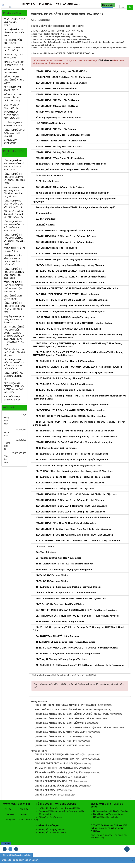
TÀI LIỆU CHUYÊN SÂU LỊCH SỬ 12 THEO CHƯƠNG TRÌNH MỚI (13, 260)
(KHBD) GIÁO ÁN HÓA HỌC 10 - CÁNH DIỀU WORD (60, 722)
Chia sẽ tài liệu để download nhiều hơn (17, 855)
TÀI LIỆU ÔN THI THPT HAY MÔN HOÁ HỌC (56, 767)
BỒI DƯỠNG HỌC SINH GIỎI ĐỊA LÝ (12, 398)
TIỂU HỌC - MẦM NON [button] (67, 4)
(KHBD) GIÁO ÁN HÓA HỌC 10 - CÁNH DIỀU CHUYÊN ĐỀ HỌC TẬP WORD (72, 713)
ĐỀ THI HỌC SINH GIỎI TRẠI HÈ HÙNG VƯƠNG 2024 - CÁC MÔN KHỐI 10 (14, 388)
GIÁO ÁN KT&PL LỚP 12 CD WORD (14, 71)
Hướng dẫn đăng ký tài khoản (52, 829)
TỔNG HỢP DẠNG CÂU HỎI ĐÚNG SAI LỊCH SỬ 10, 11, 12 (13, 203)
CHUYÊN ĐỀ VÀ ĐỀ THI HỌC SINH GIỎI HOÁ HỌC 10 (61, 758)
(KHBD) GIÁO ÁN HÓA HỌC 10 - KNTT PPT (56, 740)
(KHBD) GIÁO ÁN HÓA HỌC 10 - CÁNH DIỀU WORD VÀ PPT (64, 718)
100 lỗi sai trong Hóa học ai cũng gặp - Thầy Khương (61, 772)
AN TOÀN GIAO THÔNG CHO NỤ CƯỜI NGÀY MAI (12, 115)
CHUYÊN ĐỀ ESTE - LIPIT (48, 790)
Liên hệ (23, 814)
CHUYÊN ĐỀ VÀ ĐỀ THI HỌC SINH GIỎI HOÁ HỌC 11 (61, 754)
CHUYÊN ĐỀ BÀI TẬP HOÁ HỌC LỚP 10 (55, 781)
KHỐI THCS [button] (45, 4)
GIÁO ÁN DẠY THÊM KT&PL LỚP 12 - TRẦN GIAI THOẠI (13, 97)
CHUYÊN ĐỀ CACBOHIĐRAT (49, 794)
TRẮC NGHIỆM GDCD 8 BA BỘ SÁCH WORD (14, 22)
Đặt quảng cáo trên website (51, 817)
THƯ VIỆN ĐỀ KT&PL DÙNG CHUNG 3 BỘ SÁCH (14, 32)
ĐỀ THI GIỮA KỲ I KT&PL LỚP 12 (12, 89)
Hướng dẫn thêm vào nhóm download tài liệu (60, 807)
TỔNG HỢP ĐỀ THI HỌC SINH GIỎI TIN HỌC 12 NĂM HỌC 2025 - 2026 (13, 287)
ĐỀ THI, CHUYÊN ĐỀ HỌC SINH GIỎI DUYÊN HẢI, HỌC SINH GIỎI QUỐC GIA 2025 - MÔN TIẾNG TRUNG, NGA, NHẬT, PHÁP (14, 335)
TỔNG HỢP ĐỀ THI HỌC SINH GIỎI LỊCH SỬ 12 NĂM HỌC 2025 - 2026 (14, 226)
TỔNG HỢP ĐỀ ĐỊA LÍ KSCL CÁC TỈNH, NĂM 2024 (14, 132)
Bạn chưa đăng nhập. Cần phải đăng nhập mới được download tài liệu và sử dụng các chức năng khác (79, 686)
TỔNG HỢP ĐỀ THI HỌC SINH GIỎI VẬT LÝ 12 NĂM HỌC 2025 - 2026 (14, 178)
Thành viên (10, 814)
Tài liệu (8, 809)
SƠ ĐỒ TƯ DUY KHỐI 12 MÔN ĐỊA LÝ (14, 250)
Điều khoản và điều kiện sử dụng (108, 814)
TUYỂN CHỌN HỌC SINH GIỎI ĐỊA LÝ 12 (13, 124)
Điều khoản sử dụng (25, 819)
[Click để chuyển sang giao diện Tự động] (5, 849)
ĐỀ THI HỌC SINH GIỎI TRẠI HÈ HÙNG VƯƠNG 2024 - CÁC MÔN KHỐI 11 (14, 364)
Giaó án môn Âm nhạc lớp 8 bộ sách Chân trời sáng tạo (14, 352)
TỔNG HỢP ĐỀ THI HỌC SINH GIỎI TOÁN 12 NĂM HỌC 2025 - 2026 (14, 307)
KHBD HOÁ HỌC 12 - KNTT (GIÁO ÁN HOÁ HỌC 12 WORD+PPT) (67, 709)
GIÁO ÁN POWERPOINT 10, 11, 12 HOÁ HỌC (57, 763)
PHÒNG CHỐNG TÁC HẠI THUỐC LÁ (14, 49)
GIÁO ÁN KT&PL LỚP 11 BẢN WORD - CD (14, 63)
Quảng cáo (10, 819)
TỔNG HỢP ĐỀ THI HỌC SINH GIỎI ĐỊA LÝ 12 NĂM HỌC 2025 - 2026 (14, 239)
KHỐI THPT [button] (28, 4)
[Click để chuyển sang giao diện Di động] (16, 849)
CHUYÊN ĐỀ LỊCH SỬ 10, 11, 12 (13, 297)
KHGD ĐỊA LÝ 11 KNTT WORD (12, 142)
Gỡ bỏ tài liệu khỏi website (105, 816)
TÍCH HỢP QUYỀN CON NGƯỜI (13, 41)
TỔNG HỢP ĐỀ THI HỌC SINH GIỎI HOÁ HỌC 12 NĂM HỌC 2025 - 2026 (14, 165)
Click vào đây (105, 60)
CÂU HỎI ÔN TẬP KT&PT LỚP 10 (12, 106)
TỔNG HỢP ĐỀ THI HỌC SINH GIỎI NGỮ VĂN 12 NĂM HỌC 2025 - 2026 (14, 273)
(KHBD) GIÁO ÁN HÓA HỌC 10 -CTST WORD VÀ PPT (61, 731)
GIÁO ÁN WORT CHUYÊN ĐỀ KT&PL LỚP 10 (14, 79)
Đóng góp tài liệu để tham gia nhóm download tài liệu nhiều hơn (61, 812)
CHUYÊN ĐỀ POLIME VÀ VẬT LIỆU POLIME (56, 785)
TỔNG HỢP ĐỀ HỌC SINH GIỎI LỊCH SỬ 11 (13, 375)
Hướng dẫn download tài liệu (52, 832)
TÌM (129, 7)
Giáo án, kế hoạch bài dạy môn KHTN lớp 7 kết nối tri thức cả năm (14, 214)
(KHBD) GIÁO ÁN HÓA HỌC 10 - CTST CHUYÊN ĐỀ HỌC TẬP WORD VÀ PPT (73, 727)
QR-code (7, 843)
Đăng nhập (107, 4)
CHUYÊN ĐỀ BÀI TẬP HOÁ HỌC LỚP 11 (55, 776)
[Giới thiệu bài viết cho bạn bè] (117, 19)
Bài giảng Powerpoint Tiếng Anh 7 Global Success (14, 319)
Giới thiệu (24, 809)
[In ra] (122, 19)
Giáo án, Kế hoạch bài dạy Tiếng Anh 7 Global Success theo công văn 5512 (14, 192)
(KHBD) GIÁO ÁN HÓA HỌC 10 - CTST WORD (57, 736)
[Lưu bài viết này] (126, 19)
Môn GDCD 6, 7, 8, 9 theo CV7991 (13, 56)
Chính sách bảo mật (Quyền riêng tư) (110, 811)
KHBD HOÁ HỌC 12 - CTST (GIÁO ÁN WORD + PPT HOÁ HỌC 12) (67, 704)
